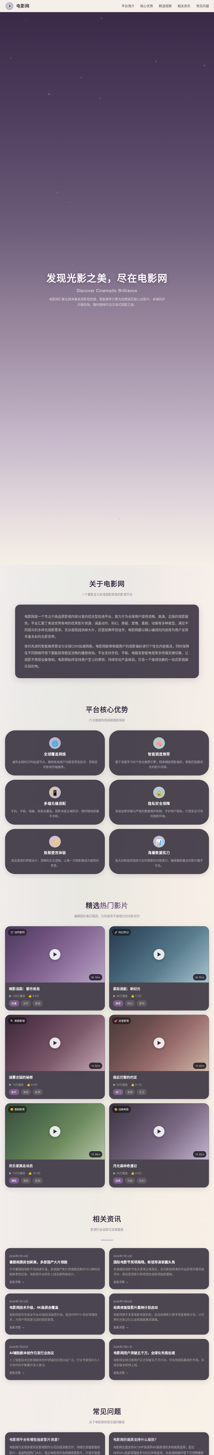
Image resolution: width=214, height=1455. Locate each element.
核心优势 (146, 6)
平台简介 (128, 6)
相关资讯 (184, 6)
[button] (55, 954)
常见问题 (202, 6)
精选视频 (165, 6)
